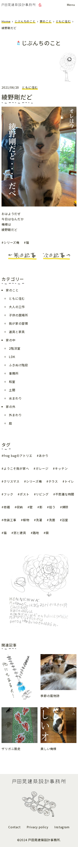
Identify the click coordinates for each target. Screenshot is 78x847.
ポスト (24, 494)
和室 (12, 381)
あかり (43, 455)
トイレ (69, 481)
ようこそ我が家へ (16, 468)
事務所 (13, 373)
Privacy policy (37, 827)
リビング (42, 494)
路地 (36, 532)
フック (8, 494)
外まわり (15, 415)
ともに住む (63, 21)
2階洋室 (14, 348)
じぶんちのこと (25, 21)
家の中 (10, 340)
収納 (19, 507)
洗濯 (39, 520)
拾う (52, 507)
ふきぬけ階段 (18, 365)
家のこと (46, 21)
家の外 (10, 406)
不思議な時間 (64, 494)
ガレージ (42, 468)
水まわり (15, 398)
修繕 (7, 507)
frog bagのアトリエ (18, 455)
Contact (14, 827)
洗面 (52, 520)
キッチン (61, 468)
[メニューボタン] (70, 4)
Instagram (62, 827)
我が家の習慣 (18, 323)
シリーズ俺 (11, 242)
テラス (53, 481)
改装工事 (10, 520)
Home (6, 21)
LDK (12, 356)
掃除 (65, 507)
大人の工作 (17, 306)
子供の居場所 (18, 315)
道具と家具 (17, 331)
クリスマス (12, 481)
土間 (12, 390)
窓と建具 (19, 532)
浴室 (65, 520)
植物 (26, 520)
